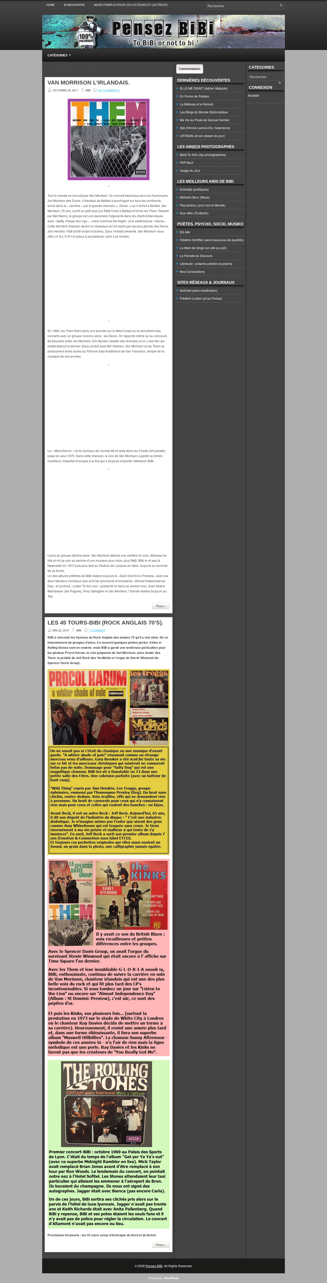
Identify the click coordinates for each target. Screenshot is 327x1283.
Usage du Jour (190, 170)
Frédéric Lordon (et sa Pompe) (201, 298)
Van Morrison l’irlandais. (89, 82)
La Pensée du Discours (196, 255)
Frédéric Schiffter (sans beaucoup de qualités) (212, 240)
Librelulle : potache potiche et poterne (206, 263)
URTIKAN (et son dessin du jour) (202, 135)
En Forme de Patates (194, 96)
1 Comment (97, 630)
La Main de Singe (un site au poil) (203, 248)
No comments (109, 90)
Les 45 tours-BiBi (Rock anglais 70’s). (105, 622)
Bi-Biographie (74, 4)
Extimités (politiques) (194, 189)
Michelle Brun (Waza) (195, 197)
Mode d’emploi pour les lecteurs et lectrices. (131, 4)
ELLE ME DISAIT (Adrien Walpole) (204, 88)
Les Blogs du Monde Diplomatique (204, 112)
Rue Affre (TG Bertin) (194, 213)
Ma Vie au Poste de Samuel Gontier (204, 120)
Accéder (253, 95)
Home (50, 4)
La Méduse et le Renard (196, 104)
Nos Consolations (192, 271)
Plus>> (161, 606)
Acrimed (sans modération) (198, 290)
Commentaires (190, 69)
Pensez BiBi (154, 1266)
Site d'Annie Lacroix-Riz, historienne (205, 128)
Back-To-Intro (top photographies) (203, 154)
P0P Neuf (186, 162)
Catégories (59, 55)
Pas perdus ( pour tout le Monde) (202, 205)
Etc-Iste (185, 232)
